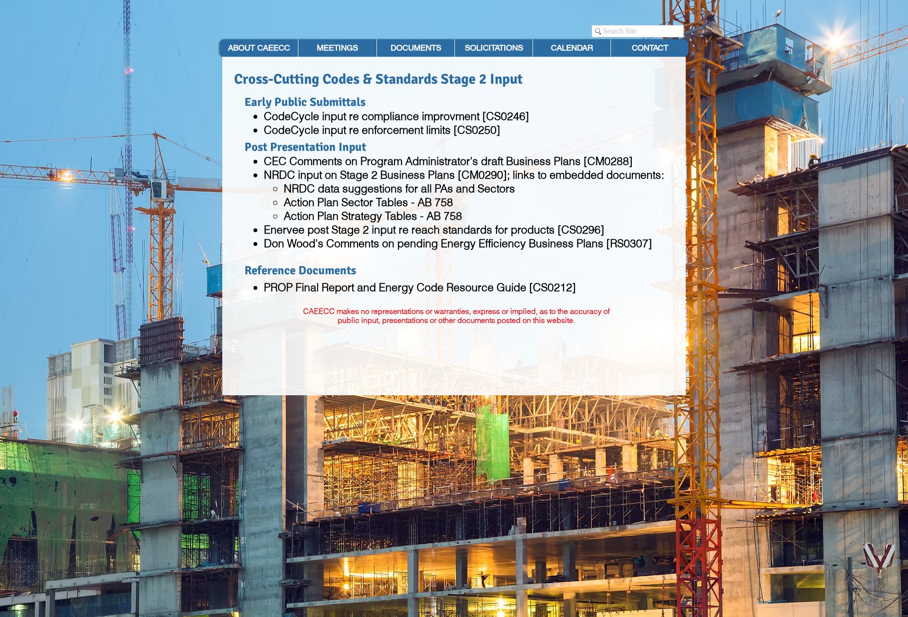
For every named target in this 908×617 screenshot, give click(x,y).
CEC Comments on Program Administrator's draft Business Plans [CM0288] (448, 161)
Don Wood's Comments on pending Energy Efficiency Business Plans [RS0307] (458, 243)
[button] (415, 48)
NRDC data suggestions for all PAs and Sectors (399, 188)
